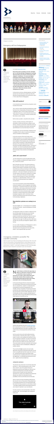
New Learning (46, 87)
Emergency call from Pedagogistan (14, 45)
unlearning (7, 282)
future (9, 280)
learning (4, 281)
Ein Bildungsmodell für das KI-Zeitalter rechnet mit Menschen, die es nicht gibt (45, 54)
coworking (48, 71)
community (44, 71)
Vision (44, 93)
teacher (8, 78)
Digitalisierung (42, 74)
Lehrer (45, 85)
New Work (40, 88)
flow (45, 78)
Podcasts (38, 13)
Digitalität (41, 75)
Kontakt (49, 13)
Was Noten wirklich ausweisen (44, 50)
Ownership (8, 281)
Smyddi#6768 (46, 118)
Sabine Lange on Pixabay (21, 69)
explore (44, 78)
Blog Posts (33, 13)
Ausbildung (48, 65)
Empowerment (5, 280)
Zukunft (46, 95)
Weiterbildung (41, 95)
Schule (4, 282)
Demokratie (40, 72)
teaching (4, 79)
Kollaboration (41, 82)
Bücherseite (44, 13)
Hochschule (41, 79)
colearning (41, 71)
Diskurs (47, 75)
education (5, 77)
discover (45, 75)
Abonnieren (41, 134)
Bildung (41, 67)
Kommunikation (47, 82)
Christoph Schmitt (6, 72)
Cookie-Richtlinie (28, 422)
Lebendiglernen (41, 85)
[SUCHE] (50, 102)
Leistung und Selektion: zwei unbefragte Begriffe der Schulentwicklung (44, 43)
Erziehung (40, 78)
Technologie (41, 93)
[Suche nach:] (44, 101)
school (8, 77)
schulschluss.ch (6, 17)
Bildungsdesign (42, 69)
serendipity (47, 92)
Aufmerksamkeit (43, 65)
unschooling (8, 79)
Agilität (40, 65)
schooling (4, 78)
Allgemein (5, 74)
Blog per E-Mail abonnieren (43, 123)
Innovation (45, 79)
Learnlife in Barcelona (31, 325)
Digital (4, 76)
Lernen (41, 87)
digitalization (8, 76)
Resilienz (47, 88)
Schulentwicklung (42, 92)
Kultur (40, 83)
